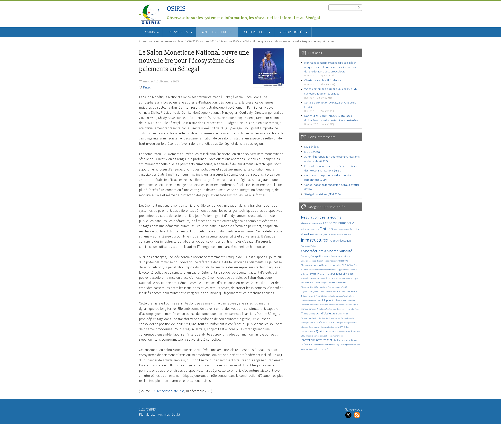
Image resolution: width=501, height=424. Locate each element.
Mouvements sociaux (311, 264)
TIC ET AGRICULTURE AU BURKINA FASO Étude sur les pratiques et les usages (330, 93)
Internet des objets (321, 344)
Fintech (147, 87)
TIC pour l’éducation (339, 240)
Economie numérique (338, 222)
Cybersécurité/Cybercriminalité (326, 251)
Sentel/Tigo (346, 318)
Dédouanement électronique (337, 304)
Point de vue (331, 278)
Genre (322, 278)
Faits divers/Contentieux (324, 234)
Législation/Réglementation (312, 291)
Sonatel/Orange (310, 256)
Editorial (304, 349)
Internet (304, 304)
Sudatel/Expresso (308, 261)
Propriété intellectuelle (325, 296)
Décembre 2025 (229, 41)
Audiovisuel (354, 309)
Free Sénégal (334, 344)
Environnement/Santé (337, 287)
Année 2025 (208, 41)
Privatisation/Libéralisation (348, 331)
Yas (328, 349)
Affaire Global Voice (340, 313)
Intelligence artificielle (350, 344)
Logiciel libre (325, 274)
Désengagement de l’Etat (345, 300)
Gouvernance (330, 291)
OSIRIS (176, 8)
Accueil (143, 41)
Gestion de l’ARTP (335, 327)
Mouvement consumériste (320, 269)
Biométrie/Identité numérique (314, 287)
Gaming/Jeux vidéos (317, 349)
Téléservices (341, 282)
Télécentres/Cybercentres (311, 223)
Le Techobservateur (166, 391)
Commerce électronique (348, 278)
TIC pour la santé (308, 296)
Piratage (331, 282)
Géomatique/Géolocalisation (313, 318)
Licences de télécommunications (334, 256)
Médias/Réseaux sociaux (311, 300)
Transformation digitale (316, 313)
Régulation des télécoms (321, 217)
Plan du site (147, 414)
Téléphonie (328, 300)
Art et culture (313, 278)
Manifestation (307, 282)
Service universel (332, 318)
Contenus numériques (318, 327)
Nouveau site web (343, 234)
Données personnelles (331, 264)
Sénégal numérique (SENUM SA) (323, 194)
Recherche (305, 246)
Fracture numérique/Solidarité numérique (324, 336)
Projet (312, 246)
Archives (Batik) (169, 414)
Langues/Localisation (345, 296)
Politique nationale (310, 229)
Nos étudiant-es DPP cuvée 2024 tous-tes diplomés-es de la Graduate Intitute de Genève (331, 120)
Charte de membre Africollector (322, 82)
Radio (356, 291)
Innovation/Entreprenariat (316, 340)
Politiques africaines (342, 273)
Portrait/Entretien (345, 291)
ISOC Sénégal (312, 152)
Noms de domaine (341, 229)
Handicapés (338, 322)
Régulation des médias (326, 261)
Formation (314, 273)
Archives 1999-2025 (186, 41)
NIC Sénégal (311, 146)
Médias (334, 269)
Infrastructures (314, 240)
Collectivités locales (316, 304)
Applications (342, 260)
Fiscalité (304, 278)
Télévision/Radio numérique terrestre (333, 309)
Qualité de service (326, 331)
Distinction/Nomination (320, 322)
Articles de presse (217, 32)
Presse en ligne (321, 282)
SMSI (303, 336)
